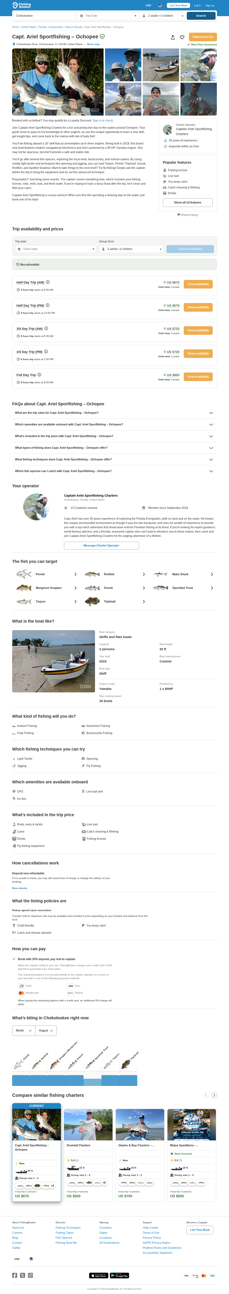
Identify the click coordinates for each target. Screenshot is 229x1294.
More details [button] (19, 888)
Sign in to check (102, 120)
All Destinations (109, 1242)
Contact (17, 1242)
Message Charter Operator (101, 545)
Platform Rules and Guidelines (162, 1247)
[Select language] (160, 5)
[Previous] (206, 1095)
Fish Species (64, 1237)
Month (20, 1030)
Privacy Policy (152, 1237)
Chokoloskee (55, 26)
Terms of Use (151, 1232)
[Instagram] (30, 1275)
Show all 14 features (187, 202)
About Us (18, 1227)
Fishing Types (65, 1232)
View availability (198, 284)
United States (28, 26)
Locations (105, 1237)
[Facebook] (14, 1275)
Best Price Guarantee (204, 44)
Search (201, 15)
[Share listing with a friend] (173, 37)
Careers (17, 1232)
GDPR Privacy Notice (156, 1242)
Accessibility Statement (157, 1252)
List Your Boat (178, 5)
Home (15, 26)
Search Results (73, 26)
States (103, 1232)
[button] (80, 120)
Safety (16, 1247)
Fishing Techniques (68, 1227)
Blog (15, 1237)
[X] (22, 1275)
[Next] (214, 1095)
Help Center (150, 1227)
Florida (42, 26)
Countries (105, 1227)
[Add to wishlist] (182, 37)
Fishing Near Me (66, 1242)
